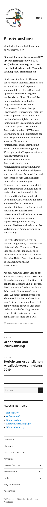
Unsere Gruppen (12, 465)
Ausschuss (9, 491)
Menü (39, 18)
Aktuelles (8, 459)
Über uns (8, 446)
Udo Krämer (12, 323)
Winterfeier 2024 (15, 427)
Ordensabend (13, 416)
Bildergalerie (10, 471)
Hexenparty (12, 412)
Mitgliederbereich (13, 484)
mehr (6, 478)
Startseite (9, 439)
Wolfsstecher (9, 499)
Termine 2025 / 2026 (14, 452)
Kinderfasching (14, 420)
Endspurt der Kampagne (18, 423)
